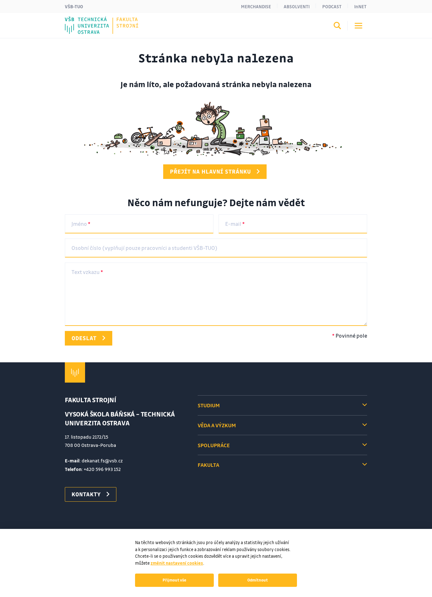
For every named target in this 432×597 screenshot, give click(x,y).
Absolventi (297, 6)
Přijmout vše (174, 579)
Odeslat (83, 337)
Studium (209, 405)
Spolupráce (214, 445)
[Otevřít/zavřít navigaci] (358, 25)
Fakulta (208, 464)
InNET (360, 6)
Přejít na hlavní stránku (210, 171)
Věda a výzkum (217, 425)
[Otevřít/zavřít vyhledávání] (337, 26)
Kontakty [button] (86, 494)
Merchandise (256, 6)
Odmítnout (257, 579)
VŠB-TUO (74, 6)
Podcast (332, 6)
